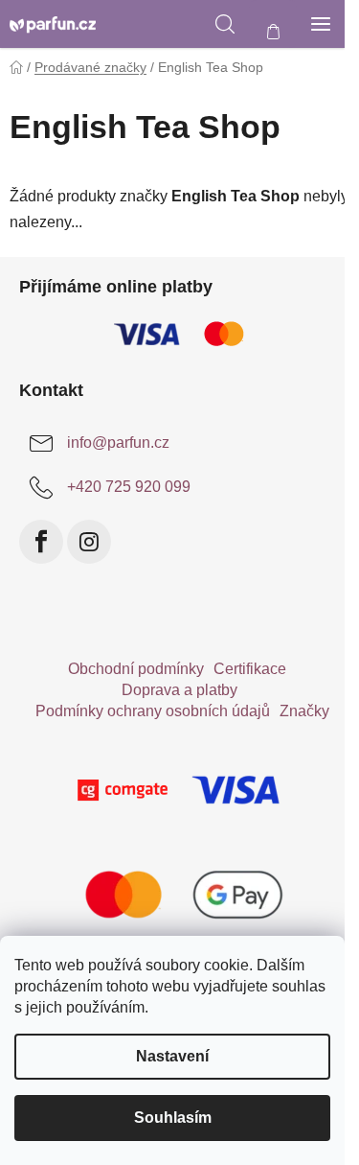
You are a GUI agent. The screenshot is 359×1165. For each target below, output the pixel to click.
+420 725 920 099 (129, 486)
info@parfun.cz (118, 442)
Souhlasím (173, 1117)
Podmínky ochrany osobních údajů (152, 711)
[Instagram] (89, 542)
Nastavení (172, 1056)
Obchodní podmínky (136, 669)
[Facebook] (41, 542)
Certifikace (249, 669)
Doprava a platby (179, 690)
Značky (304, 711)
